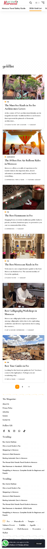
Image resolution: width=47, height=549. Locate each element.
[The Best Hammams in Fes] (23, 197)
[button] (38, 543)
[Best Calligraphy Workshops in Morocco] (23, 295)
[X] (9, 431)
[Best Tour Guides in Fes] (23, 347)
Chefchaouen (22, 529)
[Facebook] (4, 431)
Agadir (33, 525)
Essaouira (37, 529)
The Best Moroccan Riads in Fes (21, 264)
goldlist (33, 125)
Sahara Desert (9, 525)
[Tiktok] (24, 431)
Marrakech (11, 156)
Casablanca (8, 529)
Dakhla (22, 525)
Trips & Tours (19, 179)
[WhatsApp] (19, 431)
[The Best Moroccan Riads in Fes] (23, 246)
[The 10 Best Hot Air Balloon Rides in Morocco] (23, 142)
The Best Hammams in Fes (19, 215)
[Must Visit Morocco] (11, 2)
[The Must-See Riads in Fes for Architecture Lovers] (23, 87)
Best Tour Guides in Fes (17, 365)
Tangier (31, 521)
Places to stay (11, 125)
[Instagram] (14, 431)
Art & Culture (21, 125)
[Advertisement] (23, 35)
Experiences (10, 179)
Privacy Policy (9, 545)
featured (31, 179)
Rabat (5, 532)
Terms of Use (23, 545)
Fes (8, 101)
